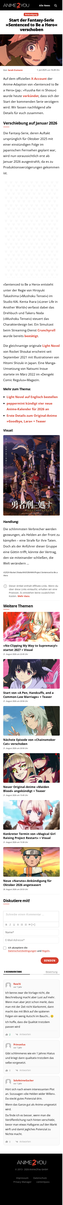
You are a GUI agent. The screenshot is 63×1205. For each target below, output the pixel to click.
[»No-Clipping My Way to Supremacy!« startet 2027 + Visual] (31, 627)
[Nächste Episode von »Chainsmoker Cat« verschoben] (31, 721)
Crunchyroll (46, 330)
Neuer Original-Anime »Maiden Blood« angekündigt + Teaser (26, 789)
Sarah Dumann (15, 70)
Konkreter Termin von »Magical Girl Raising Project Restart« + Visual (29, 836)
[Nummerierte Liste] (22, 925)
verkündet (31, 96)
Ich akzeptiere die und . (29, 949)
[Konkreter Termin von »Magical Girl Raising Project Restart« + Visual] (31, 815)
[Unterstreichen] (14, 925)
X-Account (39, 79)
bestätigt (31, 336)
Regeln (46, 950)
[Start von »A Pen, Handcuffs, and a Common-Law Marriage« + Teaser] (31, 674)
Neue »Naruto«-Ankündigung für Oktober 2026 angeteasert (27, 883)
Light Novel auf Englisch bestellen (32, 397)
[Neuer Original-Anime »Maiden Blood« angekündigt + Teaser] (31, 768)
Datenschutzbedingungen (22, 950)
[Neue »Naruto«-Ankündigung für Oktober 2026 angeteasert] (31, 862)
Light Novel (51, 346)
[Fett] (6, 925)
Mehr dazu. (24, 596)
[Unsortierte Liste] (25, 925)
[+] (33, 924)
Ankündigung (31, 14)
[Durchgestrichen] (18, 925)
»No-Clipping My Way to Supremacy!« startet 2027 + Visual (30, 648)
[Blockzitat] (29, 925)
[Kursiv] (10, 925)
